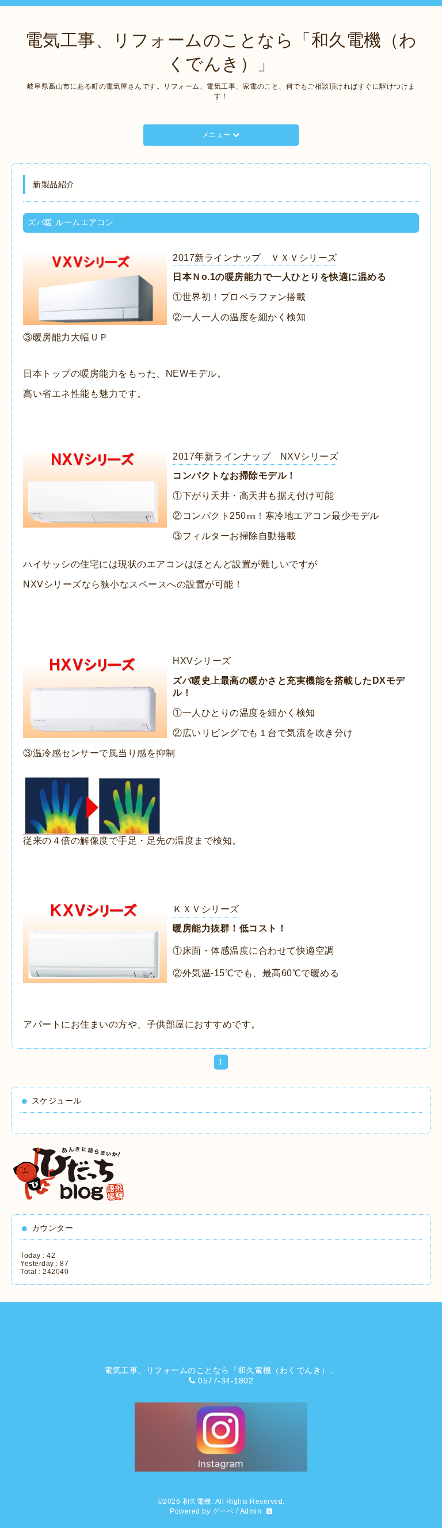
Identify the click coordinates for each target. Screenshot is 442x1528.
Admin (251, 1511)
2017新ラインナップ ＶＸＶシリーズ (255, 258)
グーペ (223, 1511)
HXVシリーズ (202, 661)
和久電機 (196, 1501)
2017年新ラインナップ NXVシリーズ (255, 456)
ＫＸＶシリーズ (206, 909)
